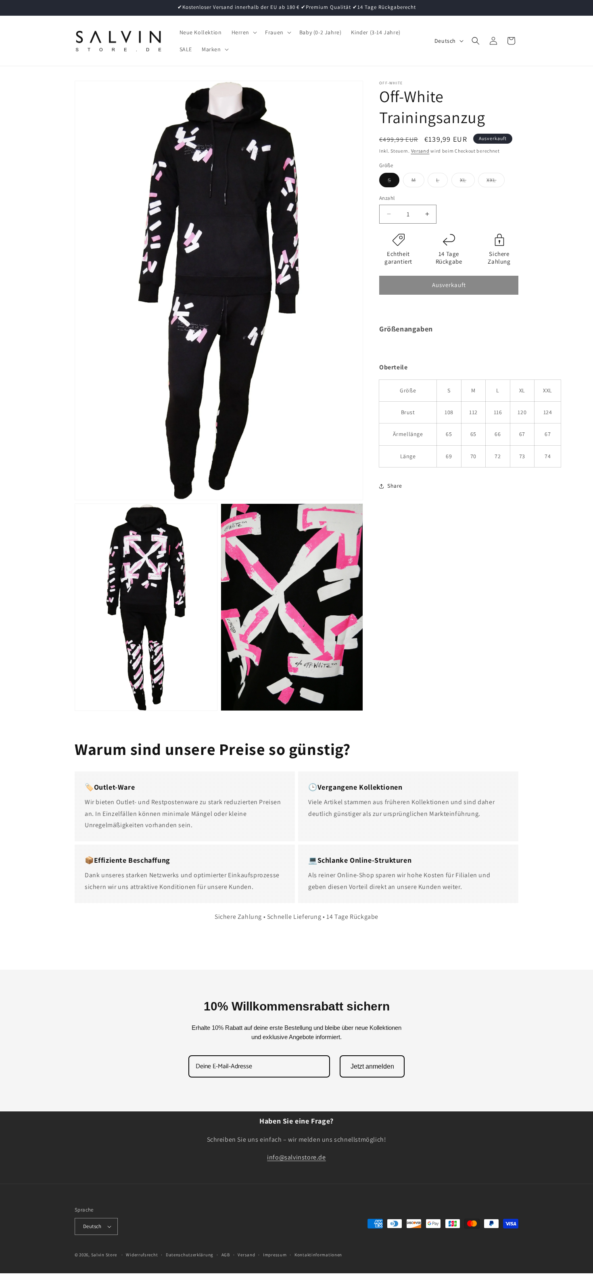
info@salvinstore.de (296, 1157)
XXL (496, 181)
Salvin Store (104, 1255)
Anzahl (387, 198)
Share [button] (394, 485)
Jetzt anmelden (372, 1066)
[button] (244, 32)
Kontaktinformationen (318, 1255)
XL (467, 181)
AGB (225, 1255)
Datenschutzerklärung (189, 1255)
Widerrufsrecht (142, 1255)
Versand (420, 151)
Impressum (274, 1255)
